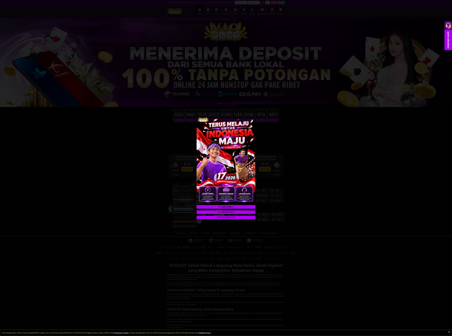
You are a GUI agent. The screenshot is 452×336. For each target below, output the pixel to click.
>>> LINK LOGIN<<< (226, 207)
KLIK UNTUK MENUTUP (226, 217)
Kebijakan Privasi (205, 333)
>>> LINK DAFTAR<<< (226, 212)
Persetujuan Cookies (121, 333)
